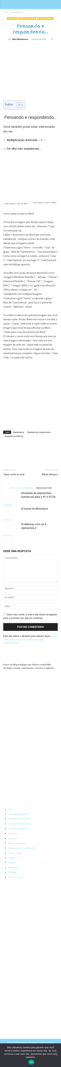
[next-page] (10, 540)
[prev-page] (5, 540)
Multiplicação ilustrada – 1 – (26, 140)
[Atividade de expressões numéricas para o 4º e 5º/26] (11, 496)
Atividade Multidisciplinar (20, 823)
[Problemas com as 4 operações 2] (11, 528)
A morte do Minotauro (34, 508)
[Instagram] (30, 1032)
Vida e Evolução (15, 877)
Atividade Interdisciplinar (19, 818)
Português (12, 872)
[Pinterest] (26, 46)
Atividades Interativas (18, 828)
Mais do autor (43, 488)
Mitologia (6, 520)
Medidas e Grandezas (27, 18)
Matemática (17, 12)
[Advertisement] (30, 394)
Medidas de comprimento (39, 432)
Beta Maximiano (20, 39)
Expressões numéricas (7, 505)
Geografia (12, 857)
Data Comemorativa (17, 843)
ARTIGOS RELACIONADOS (21, 488)
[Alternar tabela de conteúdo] (18, 105)
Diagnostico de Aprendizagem (21, 848)
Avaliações (13, 833)
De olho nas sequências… (24, 148)
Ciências (12, 838)
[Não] (57, 1055)
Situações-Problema (45, 18)
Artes (10, 809)
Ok (31, 1062)
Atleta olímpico (50, 474)
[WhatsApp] (34, 46)
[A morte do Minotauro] (11, 512)
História (12, 862)
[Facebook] (19, 46)
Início (5, 12)
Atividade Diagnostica (18, 814)
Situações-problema (14, 436)
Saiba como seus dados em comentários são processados (30, 639)
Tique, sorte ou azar (14, 474)
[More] (41, 46)
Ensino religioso (15, 853)
